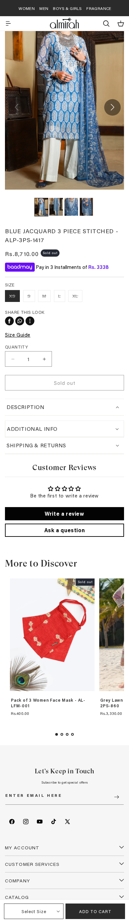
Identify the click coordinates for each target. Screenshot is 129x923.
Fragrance (98, 8)
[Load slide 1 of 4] (56, 734)
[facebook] (9, 320)
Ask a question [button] (64, 530)
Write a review (64, 513)
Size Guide (17, 334)
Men (43, 8)
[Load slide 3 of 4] (67, 734)
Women (27, 8)
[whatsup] (19, 320)
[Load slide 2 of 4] (61, 734)
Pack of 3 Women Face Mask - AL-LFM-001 (48, 703)
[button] (8, 23)
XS (14, 297)
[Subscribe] (116, 797)
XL (77, 297)
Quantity (16, 346)
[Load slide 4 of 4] (72, 734)
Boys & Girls (67, 8)
